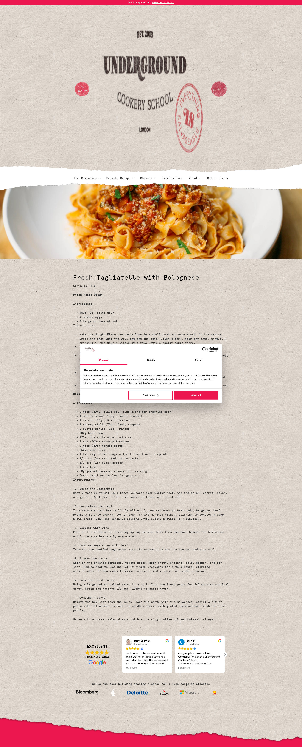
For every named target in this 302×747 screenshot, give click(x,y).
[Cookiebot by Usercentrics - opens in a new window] (204, 349)
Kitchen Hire (172, 178)
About (193, 178)
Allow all (196, 395)
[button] (224, 654)
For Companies (85, 178)
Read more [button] (131, 668)
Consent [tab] (104, 360)
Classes (146, 178)
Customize (149, 395)
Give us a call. (163, 2)
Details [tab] (151, 360)
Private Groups (118, 178)
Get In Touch (217, 178)
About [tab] (198, 360)
